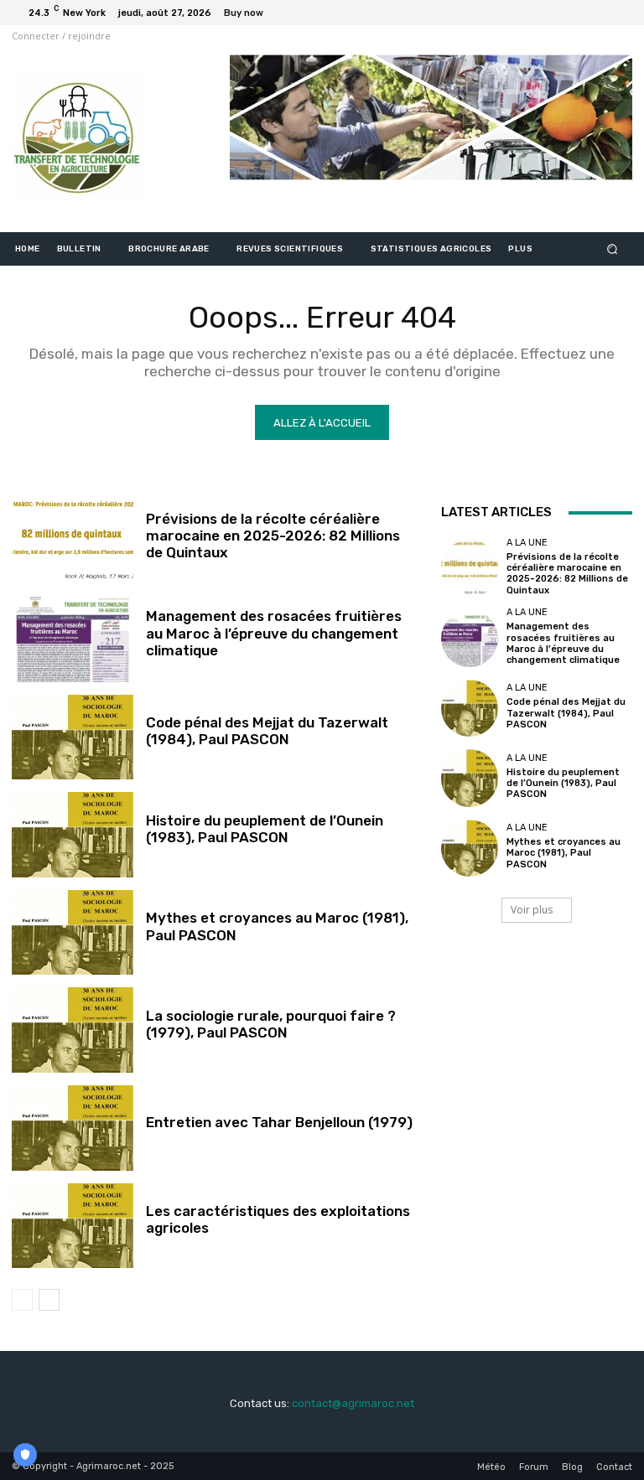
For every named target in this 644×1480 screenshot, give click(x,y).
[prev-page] (22, 1300)
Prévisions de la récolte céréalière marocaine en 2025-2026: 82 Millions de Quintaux (273, 535)
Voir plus (532, 910)
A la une (527, 542)
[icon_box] (253, 14)
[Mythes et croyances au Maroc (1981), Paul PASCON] (72, 932)
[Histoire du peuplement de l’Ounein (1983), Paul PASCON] (72, 834)
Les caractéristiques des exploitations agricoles (278, 1219)
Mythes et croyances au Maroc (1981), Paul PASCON (563, 852)
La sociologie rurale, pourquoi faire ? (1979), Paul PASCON (271, 1024)
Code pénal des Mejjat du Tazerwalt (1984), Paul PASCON (267, 731)
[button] (612, 249)
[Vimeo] (599, 13)
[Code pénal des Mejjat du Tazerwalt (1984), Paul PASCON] (72, 737)
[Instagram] (558, 13)
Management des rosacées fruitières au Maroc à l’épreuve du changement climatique (274, 633)
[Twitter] (579, 13)
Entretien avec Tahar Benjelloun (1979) (279, 1122)
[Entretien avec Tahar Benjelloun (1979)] (72, 1128)
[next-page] (49, 1300)
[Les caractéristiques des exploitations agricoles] (72, 1226)
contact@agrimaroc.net (353, 1403)
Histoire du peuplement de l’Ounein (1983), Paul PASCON (264, 829)
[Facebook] (538, 13)
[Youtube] (619, 13)
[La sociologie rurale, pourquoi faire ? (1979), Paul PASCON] (72, 1030)
